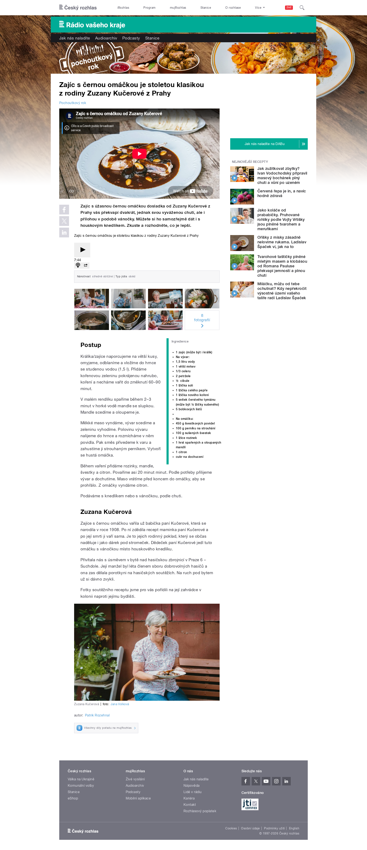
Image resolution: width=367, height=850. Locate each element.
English (294, 828)
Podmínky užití (274, 828)
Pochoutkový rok (72, 103)
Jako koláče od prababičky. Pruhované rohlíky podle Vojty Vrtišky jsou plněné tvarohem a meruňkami (281, 219)
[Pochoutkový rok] (183, 58)
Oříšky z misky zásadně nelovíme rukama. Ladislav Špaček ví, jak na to (281, 242)
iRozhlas (123, 7)
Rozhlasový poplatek (200, 811)
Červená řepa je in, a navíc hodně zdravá (281, 193)
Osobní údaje (250, 828)
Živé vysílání (135, 779)
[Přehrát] (82, 250)
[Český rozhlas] (78, 7)
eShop (73, 798)
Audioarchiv (106, 38)
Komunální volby (81, 786)
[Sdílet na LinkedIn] (64, 232)
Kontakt (190, 805)
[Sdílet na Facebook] (64, 209)
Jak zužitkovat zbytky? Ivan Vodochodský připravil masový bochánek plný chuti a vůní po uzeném (282, 175)
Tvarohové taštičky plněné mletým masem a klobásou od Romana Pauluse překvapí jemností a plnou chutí (282, 266)
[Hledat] (302, 7)
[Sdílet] (85, 265)
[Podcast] (78, 265)
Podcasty (131, 38)
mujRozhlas (178, 7)
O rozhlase (233, 7)
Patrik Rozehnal (97, 715)
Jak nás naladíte (74, 38)
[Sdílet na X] (64, 221)
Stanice (205, 7)
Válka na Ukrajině (81, 779)
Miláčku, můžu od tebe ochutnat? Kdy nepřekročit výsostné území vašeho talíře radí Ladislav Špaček (281, 291)
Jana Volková (120, 704)
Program (149, 7)
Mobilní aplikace (138, 798)
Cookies (231, 828)
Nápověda (192, 786)
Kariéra (189, 798)
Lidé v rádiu (193, 792)
